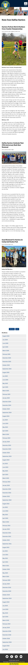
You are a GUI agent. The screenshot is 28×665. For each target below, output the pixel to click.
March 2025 (6, 390)
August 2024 (6, 416)
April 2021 (5, 562)
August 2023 (6, 460)
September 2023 (7, 456)
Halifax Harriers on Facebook (11, 656)
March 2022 (6, 522)
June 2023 (5, 467)
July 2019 (5, 605)
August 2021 (6, 547)
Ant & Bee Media (21, 662)
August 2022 (6, 503)
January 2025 (6, 398)
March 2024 (6, 434)
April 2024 (5, 431)
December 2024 (7, 401)
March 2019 (6, 620)
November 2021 (7, 536)
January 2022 (6, 529)
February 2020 (6, 580)
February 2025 (6, 394)
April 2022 (5, 518)
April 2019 (5, 616)
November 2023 (7, 449)
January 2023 (6, 485)
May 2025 (5, 383)
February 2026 (6, 354)
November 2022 (7, 492)
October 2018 (6, 638)
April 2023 (5, 474)
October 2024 (6, 409)
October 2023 (6, 452)
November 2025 (7, 361)
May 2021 (5, 558)
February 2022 (6, 525)
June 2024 (5, 423)
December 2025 (7, 358)
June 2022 (5, 511)
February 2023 (6, 481)
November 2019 (7, 591)
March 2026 (6, 350)
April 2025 (5, 387)
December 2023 (7, 445)
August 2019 (6, 602)
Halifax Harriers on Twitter (7, 656)
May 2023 (5, 471)
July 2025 (5, 376)
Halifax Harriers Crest (5, 5)
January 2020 (6, 584)
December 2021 (7, 533)
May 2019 (5, 613)
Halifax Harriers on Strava (16, 656)
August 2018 (6, 645)
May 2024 (5, 427)
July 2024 (5, 420)
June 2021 (5, 554)
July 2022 (5, 507)
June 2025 (5, 380)
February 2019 (6, 624)
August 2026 (6, 336)
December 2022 (7, 489)
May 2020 (5, 573)
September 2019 (7, 598)
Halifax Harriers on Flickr (21, 656)
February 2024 (6, 438)
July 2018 (5, 649)
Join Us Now (14, 664)
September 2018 (7, 642)
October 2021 (6, 540)
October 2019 (6, 595)
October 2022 (6, 496)
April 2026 (5, 347)
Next (17, 329)
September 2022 (7, 500)
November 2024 (7, 405)
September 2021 (7, 543)
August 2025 (6, 372)
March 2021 (6, 565)
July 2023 (5, 463)
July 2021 (5, 551)
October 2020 (6, 569)
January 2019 (6, 627)
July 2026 (5, 339)
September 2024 (7, 412)
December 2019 (7, 587)
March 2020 (6, 576)
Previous (12, 329)
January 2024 (6, 441)
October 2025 (6, 365)
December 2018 (7, 631)
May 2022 (5, 514)
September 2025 (7, 369)
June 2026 (5, 343)
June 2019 (5, 609)
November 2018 (7, 635)
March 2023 (6, 478)
